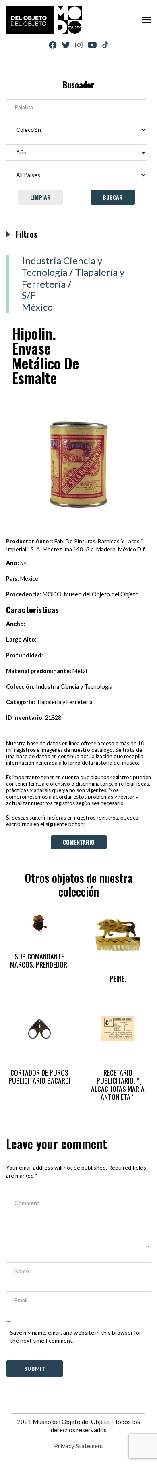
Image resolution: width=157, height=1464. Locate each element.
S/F (28, 295)
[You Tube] (92, 45)
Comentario (79, 842)
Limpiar (40, 197)
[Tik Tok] (105, 45)
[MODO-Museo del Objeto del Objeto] (44, 20)
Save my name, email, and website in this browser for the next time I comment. (75, 1336)
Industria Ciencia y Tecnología (62, 266)
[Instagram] (79, 45)
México (37, 307)
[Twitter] (66, 45)
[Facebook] (53, 45)
